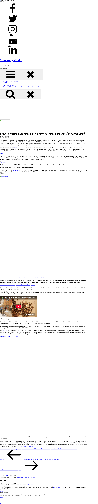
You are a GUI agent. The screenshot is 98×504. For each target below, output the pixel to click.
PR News (2, 449)
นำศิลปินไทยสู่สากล (36, 449)
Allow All (2, 497)
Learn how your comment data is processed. (25, 477)
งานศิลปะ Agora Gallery (16, 449)
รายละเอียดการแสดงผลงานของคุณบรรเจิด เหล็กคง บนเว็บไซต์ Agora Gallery (17, 285)
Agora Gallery (7, 449)
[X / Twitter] (13, 23)
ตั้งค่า (10, 488)
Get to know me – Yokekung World (10, 81)
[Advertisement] (49, 109)
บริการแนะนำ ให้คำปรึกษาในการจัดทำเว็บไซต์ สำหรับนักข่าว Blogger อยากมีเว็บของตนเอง (24, 86)
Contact (4, 83)
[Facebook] (13, 13)
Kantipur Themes (30, 484)
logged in (7, 475)
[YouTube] (13, 44)
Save (1, 503)
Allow (1, 491)
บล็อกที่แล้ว (4, 330)
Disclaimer (5, 82)
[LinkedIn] (13, 54)
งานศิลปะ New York (26, 449)
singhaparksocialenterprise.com (26, 446)
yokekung (4, 130)
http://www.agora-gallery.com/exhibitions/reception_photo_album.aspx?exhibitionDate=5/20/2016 (25, 277)
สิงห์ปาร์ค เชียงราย (17, 170)
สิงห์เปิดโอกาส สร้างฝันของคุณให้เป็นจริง (60, 449)
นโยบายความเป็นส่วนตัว (8, 85)
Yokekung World (11, 60)
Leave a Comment (73, 449)
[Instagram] (13, 33)
